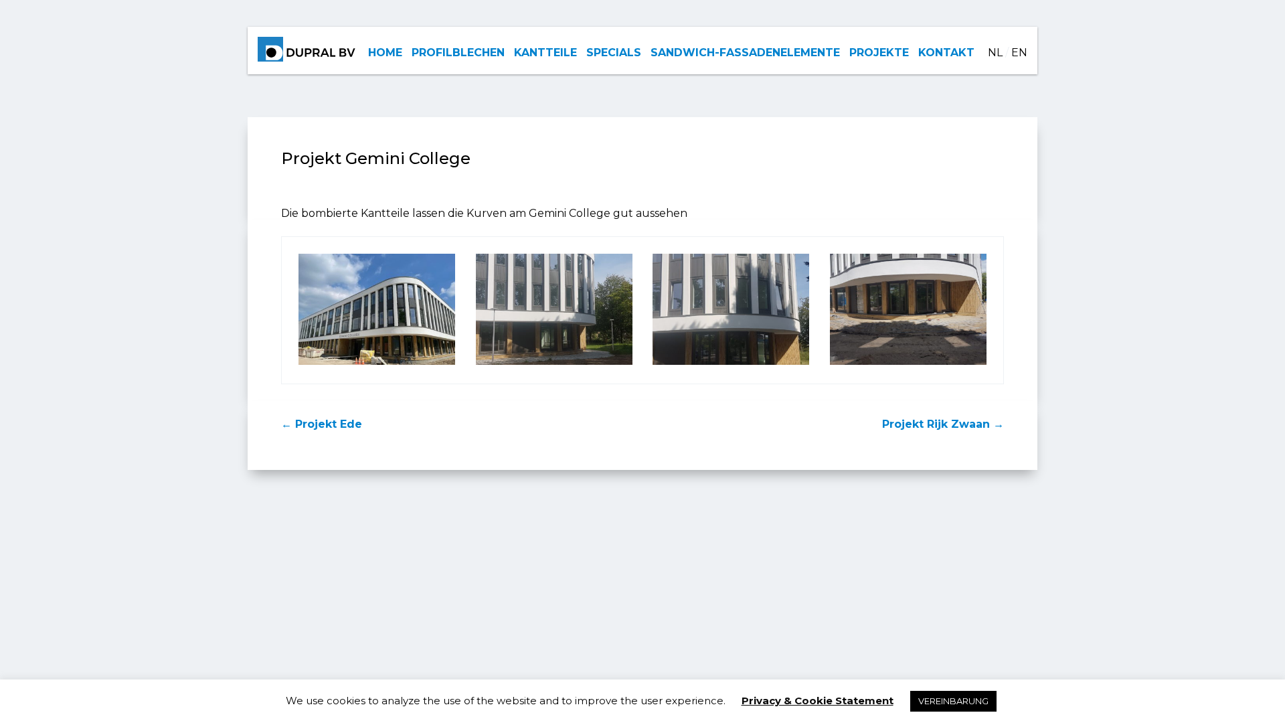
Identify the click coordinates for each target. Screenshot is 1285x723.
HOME (385, 52)
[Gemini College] (376, 364)
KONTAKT (946, 52)
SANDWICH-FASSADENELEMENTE (745, 52)
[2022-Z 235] (554, 364)
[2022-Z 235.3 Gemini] (908, 364)
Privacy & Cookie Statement (817, 700)
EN (1019, 52)
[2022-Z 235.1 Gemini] (731, 364)
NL (995, 52)
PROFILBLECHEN (458, 52)
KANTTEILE (545, 52)
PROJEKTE (879, 52)
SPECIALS (613, 52)
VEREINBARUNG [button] (953, 701)
